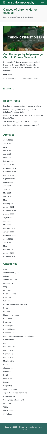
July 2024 (7, 186)
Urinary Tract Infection (13, 400)
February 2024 (9, 204)
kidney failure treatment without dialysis (18, 336)
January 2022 (8, 253)
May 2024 (7, 193)
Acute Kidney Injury (10, 273)
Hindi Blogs (7, 318)
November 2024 (9, 172)
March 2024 (8, 200)
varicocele (7, 403)
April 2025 (7, 154)
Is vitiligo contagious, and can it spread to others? (22, 106)
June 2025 (7, 147)
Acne (5, 269)
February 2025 (9, 161)
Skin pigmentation (10, 389)
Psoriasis (6, 382)
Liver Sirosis (8, 357)
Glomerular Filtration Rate (15, 304)
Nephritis (6, 364)
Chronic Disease (9, 294)
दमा (7, 414)
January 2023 (8, 232)
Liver (5, 343)
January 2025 (8, 165)
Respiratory (7, 386)
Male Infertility (8, 361)
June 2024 (7, 189)
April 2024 (7, 196)
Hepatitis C (7, 311)
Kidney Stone (8, 340)
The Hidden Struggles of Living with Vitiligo (20, 121)
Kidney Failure (9, 333)
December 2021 (9, 257)
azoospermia (8, 283)
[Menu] (42, 2)
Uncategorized (9, 396)
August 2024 (8, 182)
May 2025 (7, 150)
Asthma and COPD (10, 280)
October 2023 (8, 214)
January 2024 (8, 207)
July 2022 (7, 242)
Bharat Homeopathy (19, 2)
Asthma (6, 276)
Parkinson (7, 372)
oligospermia (8, 368)
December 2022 (9, 235)
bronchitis (7, 290)
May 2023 (7, 225)
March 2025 (7, 157)
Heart (5, 308)
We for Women (9, 410)
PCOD (5, 375)
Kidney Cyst (8, 326)
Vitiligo (6, 407)
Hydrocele (7, 322)
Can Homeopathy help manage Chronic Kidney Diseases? (23, 56)
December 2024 (9, 168)
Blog (25, 78)
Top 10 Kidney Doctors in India (15, 393)
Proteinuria (7, 379)
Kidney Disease (32, 78)
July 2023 (7, 221)
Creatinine (7, 297)
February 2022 (9, 249)
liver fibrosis (8, 350)
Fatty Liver (7, 301)
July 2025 (7, 143)
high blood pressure (11, 315)
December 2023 (9, 211)
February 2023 (9, 228)
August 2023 (8, 218)
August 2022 (8, 239)
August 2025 (8, 140)
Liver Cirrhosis (9, 347)
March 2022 (7, 246)
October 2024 (8, 175)
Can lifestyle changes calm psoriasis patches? (21, 125)
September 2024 (9, 179)
